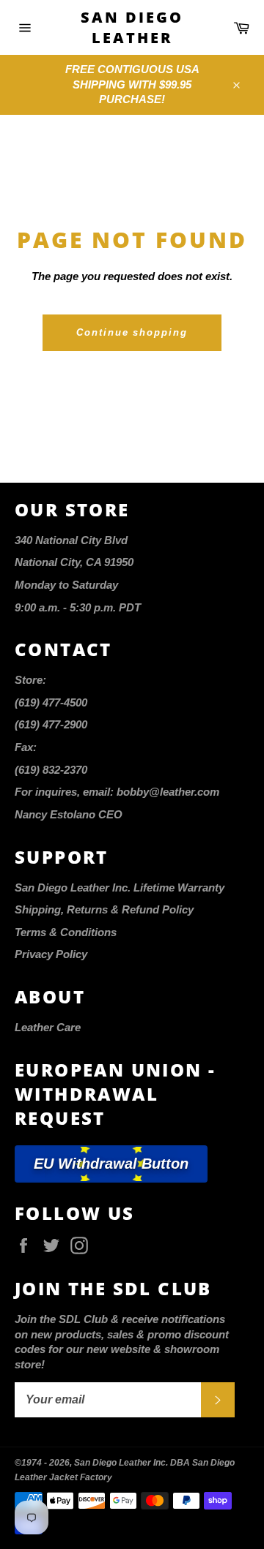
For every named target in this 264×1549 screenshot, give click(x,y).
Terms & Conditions (66, 932)
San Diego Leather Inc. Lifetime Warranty (119, 887)
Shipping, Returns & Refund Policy (104, 909)
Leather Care (48, 1027)
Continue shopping (132, 332)
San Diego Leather (132, 27)
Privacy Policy (51, 954)
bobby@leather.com (168, 791)
